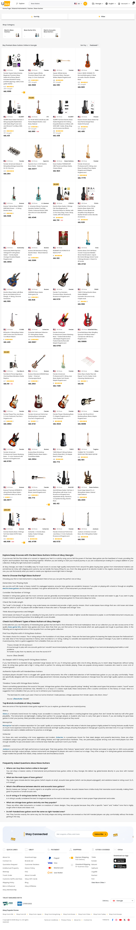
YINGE (96, 289)
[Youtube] (120, 920)
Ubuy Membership (10, 890)
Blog (26, 882)
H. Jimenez (45, 203)
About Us (6, 857)
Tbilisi (93, 857)
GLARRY (21, 117)
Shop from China (84, 914)
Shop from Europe (115, 914)
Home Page (7, 8)
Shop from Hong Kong (52, 914)
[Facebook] (113, 920)
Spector (46, 161)
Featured (93, 45)
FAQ (26, 872)
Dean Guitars (69, 161)
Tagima (95, 449)
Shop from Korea (69, 914)
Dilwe (96, 371)
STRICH (71, 203)
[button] (97, 3)
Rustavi (94, 875)
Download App (30, 857)
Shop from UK (21, 914)
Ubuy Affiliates (30, 886)
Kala (96, 70)
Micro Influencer (9, 886)
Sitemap (6, 872)
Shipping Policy (8, 882)
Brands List (29, 861)
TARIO (71, 449)
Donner (21, 529)
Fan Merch (20, 371)
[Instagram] (116, 920)
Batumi (94, 864)
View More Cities (98, 882)
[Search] (85, 4)
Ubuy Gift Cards (31, 879)
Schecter (45, 329)
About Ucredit (30, 875)
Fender (21, 70)
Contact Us (7, 861)
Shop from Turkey (99, 914)
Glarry (5, 714)
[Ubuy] (6, 3)
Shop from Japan (35, 914)
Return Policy (30, 868)
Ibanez (21, 203)
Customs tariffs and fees (12, 879)
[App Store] (120, 861)
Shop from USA (8, 914)
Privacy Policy (66, 920)
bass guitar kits (14, 627)
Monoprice (7, 726)
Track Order (7, 875)
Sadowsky (20, 248)
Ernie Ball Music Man (93, 329)
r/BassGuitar (17, 699)
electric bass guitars (11, 588)
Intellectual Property (11, 868)
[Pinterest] (128, 920)
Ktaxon (96, 117)
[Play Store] (120, 867)
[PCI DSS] (8, 904)
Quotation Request (10, 864)
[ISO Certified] (23, 903)
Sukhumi (94, 868)
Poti (92, 879)
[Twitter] (125, 920)
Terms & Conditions (51, 920)
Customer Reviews (32, 864)
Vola (96, 248)
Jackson (95, 529)
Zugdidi (94, 872)
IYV (48, 117)
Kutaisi (94, 861)
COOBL (21, 329)
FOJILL (96, 203)
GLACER (71, 487)
